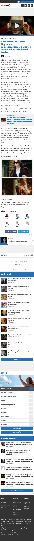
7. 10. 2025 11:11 (16, 38)
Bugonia (7, 202)
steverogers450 (10, 443)
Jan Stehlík (7, 56)
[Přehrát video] (17, 25)
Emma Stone (13, 202)
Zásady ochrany (17, 502)
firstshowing (8, 199)
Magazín (3, 38)
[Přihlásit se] (32, 5)
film (19, 202)
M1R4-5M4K (9, 450)
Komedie (3, 204)
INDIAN (3, 508)
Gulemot (8, 467)
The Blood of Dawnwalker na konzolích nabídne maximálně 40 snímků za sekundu (19, 468)
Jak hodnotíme (17, 432)
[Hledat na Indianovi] (22, 5)
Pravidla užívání (15, 506)
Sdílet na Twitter (23, 231)
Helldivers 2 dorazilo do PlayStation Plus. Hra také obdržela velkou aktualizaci (18, 452)
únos (26, 204)
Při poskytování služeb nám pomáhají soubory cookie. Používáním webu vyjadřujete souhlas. (16, 529)
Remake (18, 204)
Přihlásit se (17, 264)
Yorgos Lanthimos (6, 207)
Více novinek (17, 359)
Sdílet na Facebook (11, 231)
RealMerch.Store (29, 2)
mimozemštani (11, 204)
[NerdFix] (5, 5)
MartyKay (8, 475)
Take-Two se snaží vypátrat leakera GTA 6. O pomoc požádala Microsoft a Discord (19, 461)
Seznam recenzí (17, 429)
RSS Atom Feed (5, 505)
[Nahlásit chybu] (17, 535)
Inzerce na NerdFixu (15, 513)
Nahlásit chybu (27, 235)
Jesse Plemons (25, 202)
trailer (23, 204)
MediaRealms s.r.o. (6, 533)
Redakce (3, 502)
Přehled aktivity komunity (17, 490)
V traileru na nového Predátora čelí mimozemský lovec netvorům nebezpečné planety (19, 120)
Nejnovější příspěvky (27, 503)
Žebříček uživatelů (26, 507)
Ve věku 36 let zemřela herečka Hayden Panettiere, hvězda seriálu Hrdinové (19, 444)
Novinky (8, 38)
